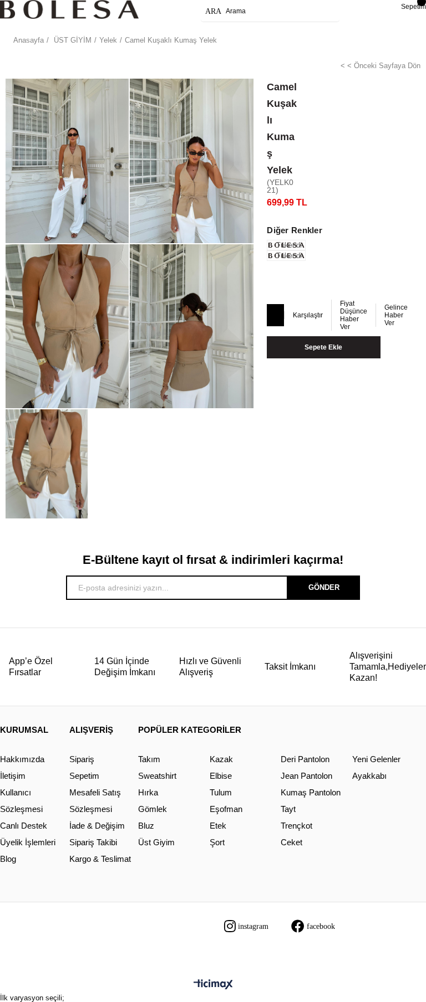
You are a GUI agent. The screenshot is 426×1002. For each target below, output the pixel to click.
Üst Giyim (156, 842)
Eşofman (226, 809)
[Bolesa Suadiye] (69, 9)
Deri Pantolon (305, 759)
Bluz (146, 825)
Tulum (221, 792)
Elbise (221, 775)
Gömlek (152, 809)
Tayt (288, 809)
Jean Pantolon (306, 775)
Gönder (323, 587)
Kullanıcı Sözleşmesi (21, 801)
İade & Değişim (97, 825)
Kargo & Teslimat (100, 859)
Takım (149, 759)
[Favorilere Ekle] (275, 316)
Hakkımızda (22, 759)
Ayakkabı (369, 775)
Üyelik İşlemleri (27, 842)
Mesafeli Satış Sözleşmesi (95, 801)
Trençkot (296, 825)
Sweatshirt (157, 775)
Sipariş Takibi (93, 842)
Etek (218, 825)
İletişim (13, 775)
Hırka (148, 792)
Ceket (291, 842)
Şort (217, 842)
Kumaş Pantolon (311, 792)
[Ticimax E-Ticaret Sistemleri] (213, 985)
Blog (8, 859)
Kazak (221, 759)
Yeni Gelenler (376, 759)
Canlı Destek (23, 825)
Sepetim (84, 775)
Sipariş (81, 759)
